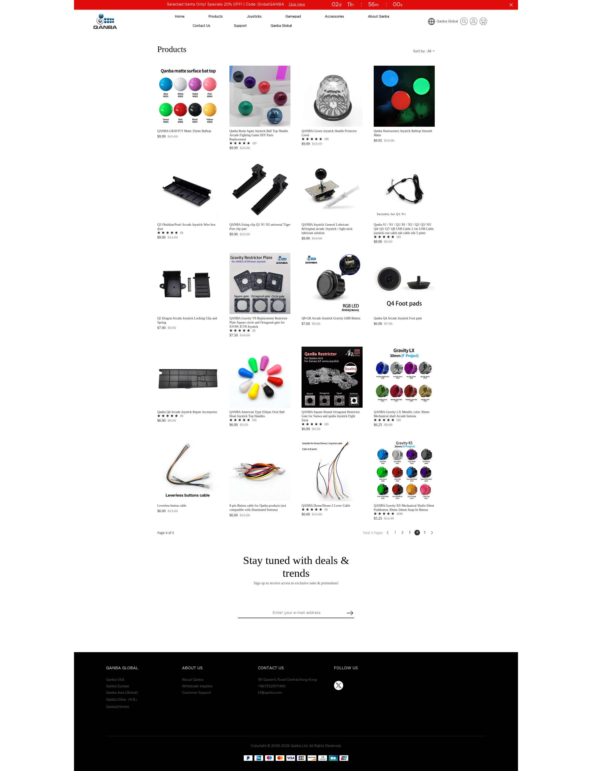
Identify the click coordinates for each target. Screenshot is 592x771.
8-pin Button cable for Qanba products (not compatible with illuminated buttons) (257, 508)
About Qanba (378, 16)
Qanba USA (115, 679)
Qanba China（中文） (122, 699)
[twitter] (339, 685)
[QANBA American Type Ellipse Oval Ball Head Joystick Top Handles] (259, 377)
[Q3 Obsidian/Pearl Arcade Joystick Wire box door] (187, 189)
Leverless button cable (171, 505)
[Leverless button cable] (187, 470)
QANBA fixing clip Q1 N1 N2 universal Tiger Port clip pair (259, 227)
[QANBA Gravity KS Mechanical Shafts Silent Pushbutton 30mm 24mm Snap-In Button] (404, 470)
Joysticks (254, 16)
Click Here (297, 4)
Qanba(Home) (117, 706)
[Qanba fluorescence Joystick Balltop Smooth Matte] (404, 96)
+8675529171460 (272, 686)
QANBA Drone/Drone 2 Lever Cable (326, 505)
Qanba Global (281, 25)
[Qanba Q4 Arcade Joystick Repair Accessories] (187, 377)
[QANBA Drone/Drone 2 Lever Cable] (332, 470)
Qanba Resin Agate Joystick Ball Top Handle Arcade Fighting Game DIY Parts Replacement (258, 135)
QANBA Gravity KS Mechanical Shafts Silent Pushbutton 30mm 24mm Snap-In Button (404, 508)
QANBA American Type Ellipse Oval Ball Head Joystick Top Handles (257, 414)
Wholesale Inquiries (197, 686)
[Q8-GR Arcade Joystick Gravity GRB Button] (332, 283)
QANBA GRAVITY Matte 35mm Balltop (184, 131)
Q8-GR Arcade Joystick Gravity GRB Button (331, 318)
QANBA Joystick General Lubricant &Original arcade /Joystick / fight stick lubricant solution (327, 229)
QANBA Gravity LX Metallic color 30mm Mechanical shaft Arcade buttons (401, 414)
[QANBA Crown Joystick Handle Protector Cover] (332, 96)
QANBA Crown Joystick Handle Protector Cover (329, 133)
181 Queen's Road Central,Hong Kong (287, 679)
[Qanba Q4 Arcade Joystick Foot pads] (404, 283)
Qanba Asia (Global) (122, 692)
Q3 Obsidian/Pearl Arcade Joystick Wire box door (186, 227)
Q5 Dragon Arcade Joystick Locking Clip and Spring (187, 320)
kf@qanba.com (270, 692)
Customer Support (196, 692)
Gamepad (293, 16)
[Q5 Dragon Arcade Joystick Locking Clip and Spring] (187, 283)
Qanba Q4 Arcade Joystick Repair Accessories (187, 412)
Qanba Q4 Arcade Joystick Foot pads (398, 318)
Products (215, 16)
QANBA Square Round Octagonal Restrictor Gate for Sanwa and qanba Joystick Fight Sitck (331, 416)
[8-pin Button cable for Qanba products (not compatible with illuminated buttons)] (259, 470)
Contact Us (201, 25)
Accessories (334, 16)
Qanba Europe (117, 686)
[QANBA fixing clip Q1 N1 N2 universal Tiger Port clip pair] (259, 189)
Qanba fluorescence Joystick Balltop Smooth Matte (403, 133)
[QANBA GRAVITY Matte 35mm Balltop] (187, 96)
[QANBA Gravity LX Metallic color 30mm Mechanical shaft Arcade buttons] (404, 377)
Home (180, 16)
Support (240, 25)
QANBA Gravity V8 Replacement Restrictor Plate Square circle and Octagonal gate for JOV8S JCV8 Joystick (258, 322)
